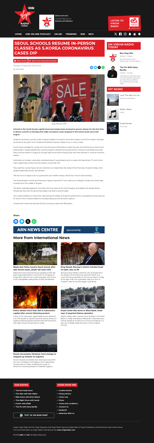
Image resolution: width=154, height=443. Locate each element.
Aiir (28, 435)
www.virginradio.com (66, 430)
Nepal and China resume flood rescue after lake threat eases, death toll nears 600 (34, 268)
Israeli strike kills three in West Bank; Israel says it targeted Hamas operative (81, 311)
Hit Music (115, 89)
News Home (22, 61)
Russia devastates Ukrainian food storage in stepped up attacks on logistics (34, 355)
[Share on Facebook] (91, 67)
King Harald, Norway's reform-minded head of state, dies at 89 (82, 268)
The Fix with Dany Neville (26, 407)
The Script (123, 126)
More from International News (44, 61)
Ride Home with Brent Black (28, 397)
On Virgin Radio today (121, 46)
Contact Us (63, 407)
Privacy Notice (65, 394)
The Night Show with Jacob (27, 400)
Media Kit (63, 410)
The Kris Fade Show (24, 390)
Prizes (61, 400)
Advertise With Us (66, 413)
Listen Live (63, 397)
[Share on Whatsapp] (103, 67)
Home (18, 34)
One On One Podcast (38, 34)
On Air (58, 34)
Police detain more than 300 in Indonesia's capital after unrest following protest (34, 311)
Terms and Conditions (68, 404)
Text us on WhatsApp (36, 415)
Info (91, 34)
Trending (71, 34)
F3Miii (122, 112)
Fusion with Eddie (23, 404)
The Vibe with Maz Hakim (26, 394)
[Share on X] (99, 67)
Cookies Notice (65, 390)
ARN (21, 435)
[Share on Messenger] (95, 67)
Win (82, 34)
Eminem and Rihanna (127, 98)
